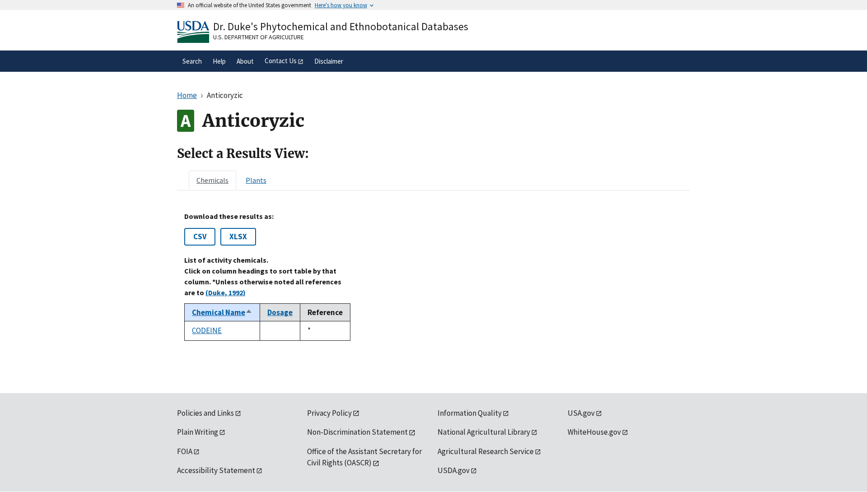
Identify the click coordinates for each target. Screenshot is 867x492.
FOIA (184, 451)
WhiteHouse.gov (594, 432)
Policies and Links (205, 413)
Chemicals (212, 180)
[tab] (212, 180)
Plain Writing (197, 432)
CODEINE (207, 330)
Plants (256, 180)
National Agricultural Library (484, 432)
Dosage (280, 312)
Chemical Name (222, 312)
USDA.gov (454, 470)
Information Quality (470, 413)
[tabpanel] (433, 276)
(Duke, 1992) (225, 292)
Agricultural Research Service (486, 451)
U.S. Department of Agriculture (258, 37)
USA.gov (581, 413)
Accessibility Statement (216, 470)
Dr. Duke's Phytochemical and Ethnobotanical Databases (340, 26)
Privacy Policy (329, 413)
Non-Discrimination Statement (357, 432)
